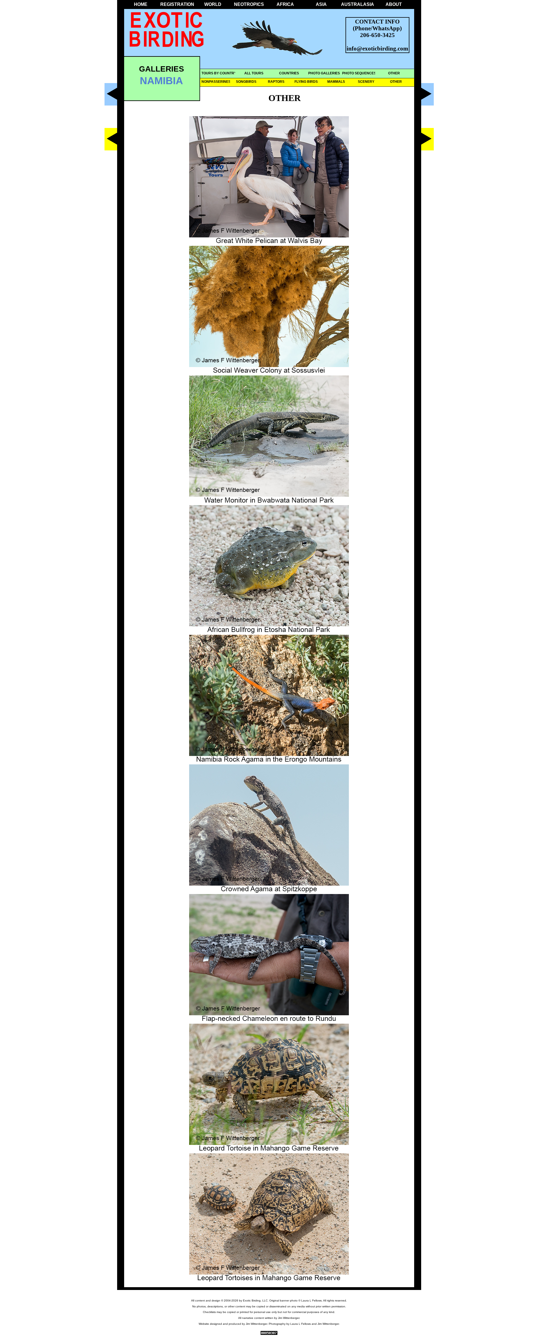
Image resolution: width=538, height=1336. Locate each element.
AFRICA (285, 4)
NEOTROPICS (249, 4)
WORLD (212, 4)
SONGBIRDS (246, 82)
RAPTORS (276, 82)
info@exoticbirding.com (377, 48)
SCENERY (366, 82)
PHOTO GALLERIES (324, 73)
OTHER (394, 73)
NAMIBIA (161, 80)
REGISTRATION (176, 4)
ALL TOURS (253, 73)
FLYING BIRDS (306, 82)
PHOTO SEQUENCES (359, 73)
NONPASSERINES (216, 82)
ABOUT (394, 4)
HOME (140, 4)
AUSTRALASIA (357, 4)
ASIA (321, 4)
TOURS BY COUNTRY (218, 73)
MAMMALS (336, 82)
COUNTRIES (289, 73)
